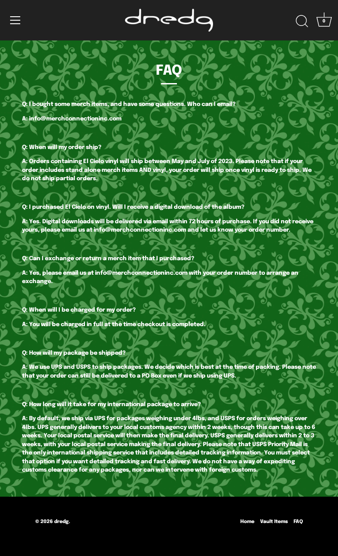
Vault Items (274, 521)
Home (247, 521)
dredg (61, 521)
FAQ (298, 521)
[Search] (302, 21)
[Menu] (15, 20)
